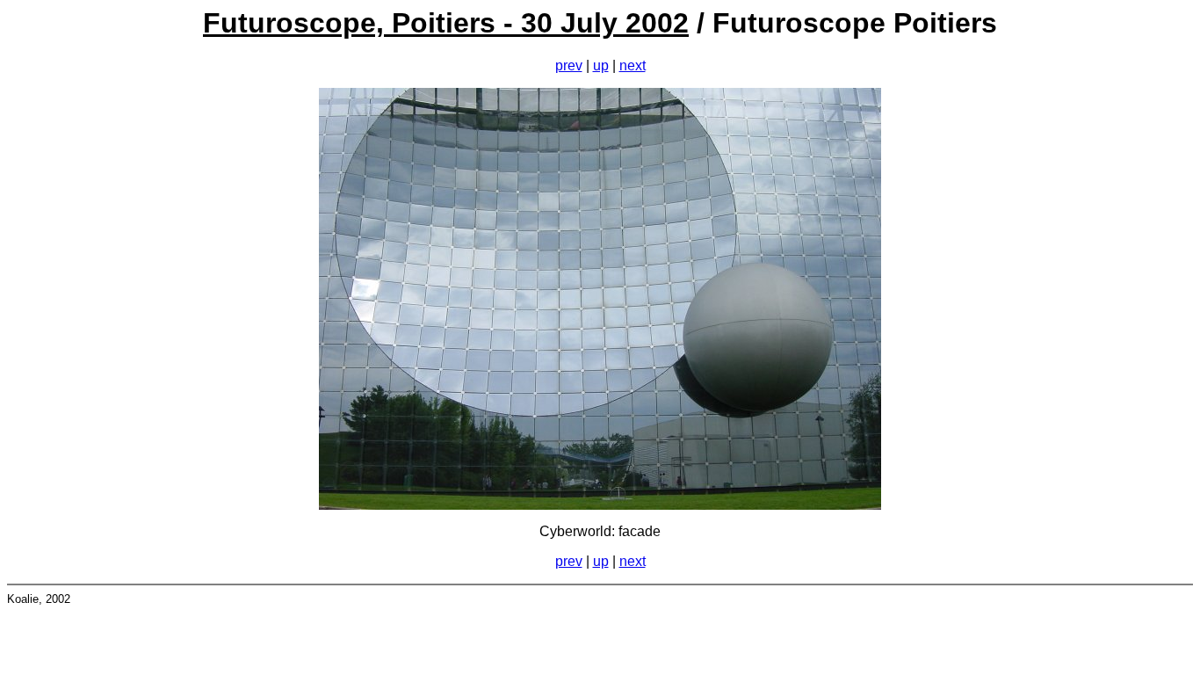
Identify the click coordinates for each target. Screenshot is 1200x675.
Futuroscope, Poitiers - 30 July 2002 (446, 23)
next (632, 65)
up (601, 65)
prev (568, 65)
